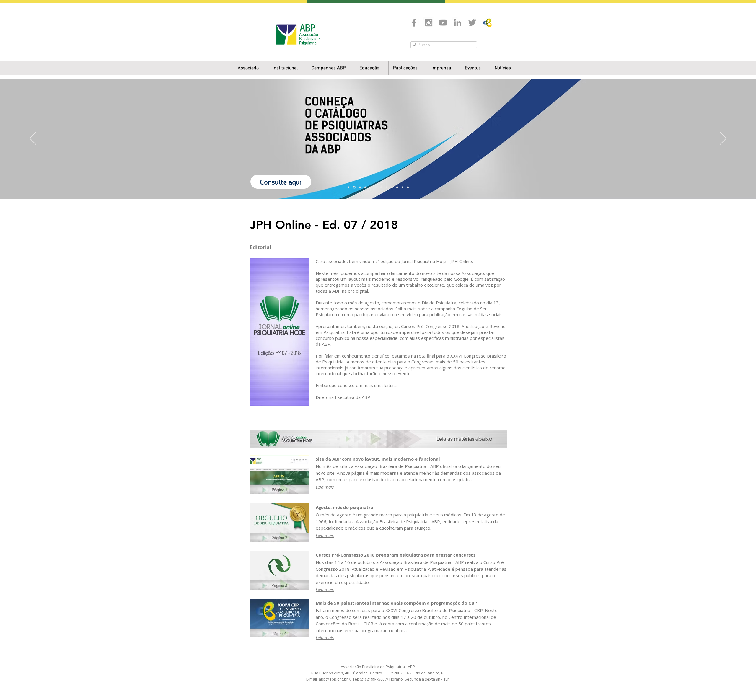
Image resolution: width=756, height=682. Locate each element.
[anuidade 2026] (386, 187)
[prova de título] (365, 187)
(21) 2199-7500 (372, 679)
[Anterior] (33, 139)
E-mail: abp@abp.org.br (327, 679)
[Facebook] (414, 22)
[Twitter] (472, 22)
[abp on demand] (381, 187)
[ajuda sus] (360, 187)
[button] (287, 68)
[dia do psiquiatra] (348, 187)
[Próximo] (723, 139)
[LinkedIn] (457, 22)
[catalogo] (354, 187)
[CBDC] (371, 187)
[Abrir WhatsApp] (741, 667)
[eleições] (408, 187)
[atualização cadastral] (392, 187)
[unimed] (397, 187)
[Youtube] (443, 22)
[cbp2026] (402, 187)
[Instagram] (428, 22)
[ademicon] (376, 187)
